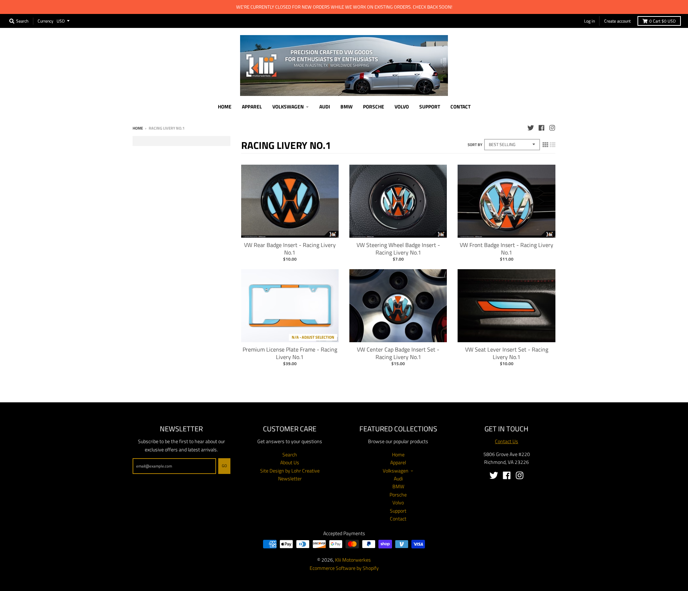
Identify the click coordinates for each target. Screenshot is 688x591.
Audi (398, 478)
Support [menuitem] (429, 106)
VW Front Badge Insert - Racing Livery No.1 (506, 249)
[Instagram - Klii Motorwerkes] (552, 128)
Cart (662, 21)
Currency (45, 20)
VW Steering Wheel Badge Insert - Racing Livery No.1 (398, 249)
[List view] (552, 144)
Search (289, 454)
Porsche (398, 494)
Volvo (398, 502)
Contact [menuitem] (460, 106)
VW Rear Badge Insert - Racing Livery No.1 (290, 249)
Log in (589, 21)
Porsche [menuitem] (373, 106)
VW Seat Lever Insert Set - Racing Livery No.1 (506, 353)
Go (224, 466)
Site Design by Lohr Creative (290, 470)
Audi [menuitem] (324, 106)
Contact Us (506, 441)
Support (398, 510)
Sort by (475, 144)
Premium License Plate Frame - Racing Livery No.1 (290, 353)
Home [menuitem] (224, 106)
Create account (617, 21)
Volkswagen (395, 470)
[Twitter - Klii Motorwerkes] (530, 128)
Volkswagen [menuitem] (288, 106)
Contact (398, 518)
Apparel (398, 462)
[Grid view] (545, 144)
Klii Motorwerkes (353, 559)
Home (138, 128)
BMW (398, 486)
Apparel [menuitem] (252, 106)
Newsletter (290, 478)
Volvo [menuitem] (402, 106)
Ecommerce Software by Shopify (344, 568)
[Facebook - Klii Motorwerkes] (541, 128)
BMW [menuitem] (346, 106)
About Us (289, 462)
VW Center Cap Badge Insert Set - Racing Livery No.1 (398, 353)
